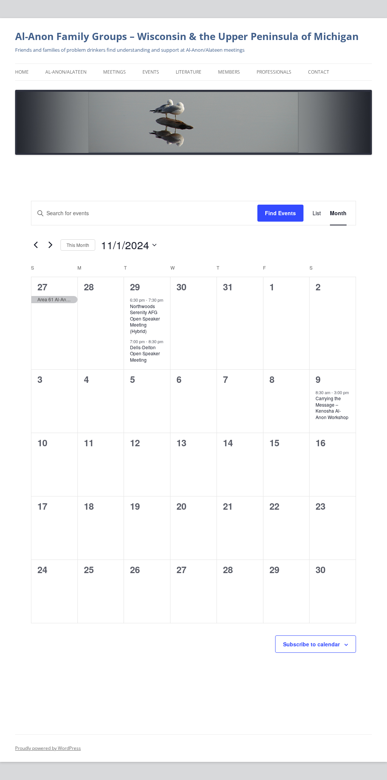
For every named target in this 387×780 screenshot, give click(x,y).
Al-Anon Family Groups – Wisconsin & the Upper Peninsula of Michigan (187, 36)
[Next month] (50, 245)
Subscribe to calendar (311, 644)
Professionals (274, 72)
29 (135, 286)
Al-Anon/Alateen (66, 72)
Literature (188, 72)
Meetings (114, 72)
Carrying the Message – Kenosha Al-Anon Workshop (332, 407)
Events (150, 72)
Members (229, 72)
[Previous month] (35, 245)
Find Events (280, 213)
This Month (78, 245)
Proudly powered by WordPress (48, 748)
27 (42, 286)
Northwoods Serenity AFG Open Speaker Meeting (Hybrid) (145, 318)
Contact (318, 72)
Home (22, 72)
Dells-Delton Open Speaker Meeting (145, 353)
